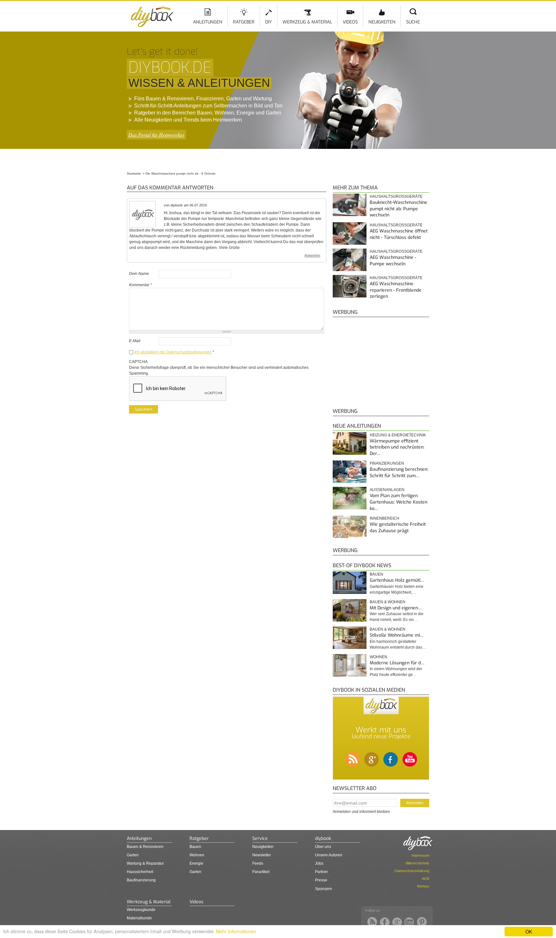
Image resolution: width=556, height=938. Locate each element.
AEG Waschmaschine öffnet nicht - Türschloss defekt (399, 234)
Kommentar (140, 285)
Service (260, 838)
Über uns (323, 846)
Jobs (319, 863)
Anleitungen (207, 22)
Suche (413, 22)
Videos (350, 22)
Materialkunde (139, 918)
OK (528, 931)
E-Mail (134, 341)
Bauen (376, 574)
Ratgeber (244, 22)
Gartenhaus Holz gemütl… (397, 580)
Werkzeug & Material (307, 22)
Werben (423, 886)
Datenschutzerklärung (411, 871)
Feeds (257, 863)
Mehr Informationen (236, 931)
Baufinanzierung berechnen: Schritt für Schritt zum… (399, 472)
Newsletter (261, 855)
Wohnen (378, 657)
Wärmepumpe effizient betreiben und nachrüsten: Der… (397, 447)
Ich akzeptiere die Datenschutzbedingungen (172, 352)
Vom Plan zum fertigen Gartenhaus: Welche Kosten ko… (398, 502)
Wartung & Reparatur (145, 863)
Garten (133, 855)
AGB (425, 878)
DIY (268, 22)
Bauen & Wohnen (387, 602)
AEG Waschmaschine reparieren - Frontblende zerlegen (396, 290)
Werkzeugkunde (141, 909)
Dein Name (139, 273)
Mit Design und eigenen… (396, 608)
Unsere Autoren (328, 855)
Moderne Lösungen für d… (397, 663)
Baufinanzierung (141, 880)
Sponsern (323, 889)
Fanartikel (261, 872)
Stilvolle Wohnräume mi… (396, 635)
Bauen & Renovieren (145, 846)
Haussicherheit (140, 872)
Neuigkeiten (381, 22)
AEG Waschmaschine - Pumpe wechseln (393, 260)
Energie (196, 863)
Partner (321, 872)
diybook (323, 838)
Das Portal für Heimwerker (156, 134)
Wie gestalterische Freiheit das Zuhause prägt (398, 527)
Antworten (312, 255)
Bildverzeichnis (417, 863)
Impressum (420, 855)
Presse (321, 880)
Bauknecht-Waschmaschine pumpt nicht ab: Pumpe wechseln (398, 208)
